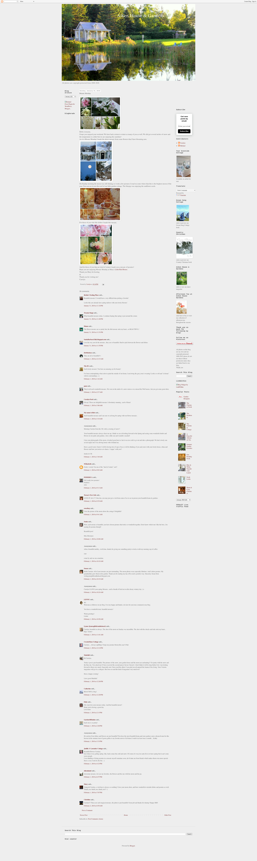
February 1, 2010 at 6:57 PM (93, 777)
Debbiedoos (88, 352)
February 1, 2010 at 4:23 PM (93, 763)
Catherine (87, 688)
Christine (87, 799)
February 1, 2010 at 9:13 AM (93, 488)
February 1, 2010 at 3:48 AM (93, 457)
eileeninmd (87, 771)
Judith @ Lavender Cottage (93, 748)
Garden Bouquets (187, 398)
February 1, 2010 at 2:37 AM (93, 392)
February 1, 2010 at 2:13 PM (93, 712)
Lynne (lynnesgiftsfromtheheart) (95, 626)
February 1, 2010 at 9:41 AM (93, 514)
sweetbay (87, 508)
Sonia (86, 521)
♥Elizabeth (87, 464)
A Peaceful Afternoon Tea (189, 437)
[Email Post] (102, 284)
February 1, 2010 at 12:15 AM (93, 359)
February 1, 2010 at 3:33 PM (93, 741)
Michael (182, 146)
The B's (86, 366)
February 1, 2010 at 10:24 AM (93, 592)
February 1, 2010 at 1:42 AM (93, 379)
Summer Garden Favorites (189, 446)
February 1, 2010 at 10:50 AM (93, 619)
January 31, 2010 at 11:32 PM (93, 306)
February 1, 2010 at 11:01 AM (93, 635)
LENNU (87, 599)
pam (85, 386)
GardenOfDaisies (90, 719)
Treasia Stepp (88, 313)
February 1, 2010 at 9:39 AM (93, 501)
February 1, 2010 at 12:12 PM (93, 648)
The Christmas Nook (189, 405)
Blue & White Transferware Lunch (189, 469)
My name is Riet (89, 412)
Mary (86, 784)
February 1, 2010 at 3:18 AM (93, 419)
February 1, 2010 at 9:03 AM (93, 470)
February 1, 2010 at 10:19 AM (93, 579)
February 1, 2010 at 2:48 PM (93, 726)
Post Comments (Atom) (95, 819)
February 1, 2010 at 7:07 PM (93, 792)
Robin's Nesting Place (91, 295)
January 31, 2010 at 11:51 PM (93, 332)
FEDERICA (88, 477)
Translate (183, 195)
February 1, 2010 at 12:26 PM (93, 681)
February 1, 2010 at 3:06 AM (93, 405)
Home (126, 815)
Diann (86, 326)
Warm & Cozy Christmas (189, 490)
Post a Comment (87, 810)
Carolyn (182, 143)
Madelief (87, 655)
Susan (86, 568)
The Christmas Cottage (189, 427)
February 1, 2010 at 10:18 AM (93, 561)
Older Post (167, 815)
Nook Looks (189, 478)
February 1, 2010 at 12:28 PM (93, 695)
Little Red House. (121, 269)
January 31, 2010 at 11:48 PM (93, 319)
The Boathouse (189, 415)
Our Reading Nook (189, 456)
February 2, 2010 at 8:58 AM (93, 806)
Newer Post (83, 815)
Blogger (132, 846)
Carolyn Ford (88, 399)
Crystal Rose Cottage (91, 642)
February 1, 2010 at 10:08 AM (93, 539)
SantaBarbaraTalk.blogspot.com (95, 339)
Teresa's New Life (90, 495)
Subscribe (184, 131)
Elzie (85, 702)
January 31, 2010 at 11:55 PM (93, 345)
